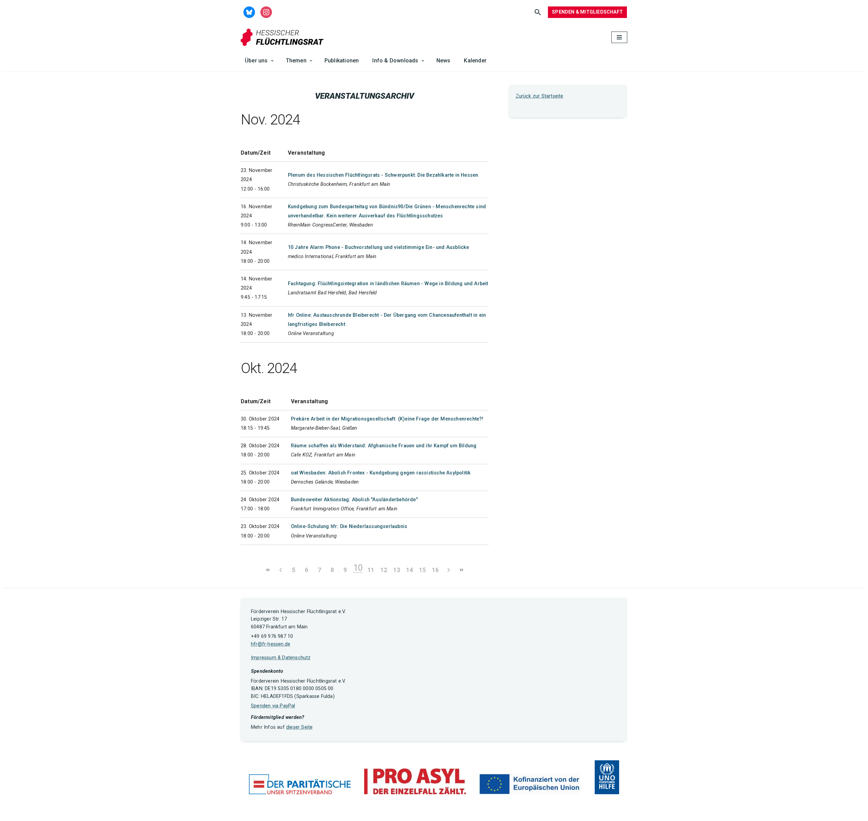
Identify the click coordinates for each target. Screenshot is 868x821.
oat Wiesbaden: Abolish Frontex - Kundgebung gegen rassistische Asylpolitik (381, 473)
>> (461, 570)
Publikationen (341, 60)
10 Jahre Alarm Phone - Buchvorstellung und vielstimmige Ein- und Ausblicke (378, 247)
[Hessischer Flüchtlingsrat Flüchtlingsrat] (284, 37)
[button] (272, 60)
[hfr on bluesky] (249, 11)
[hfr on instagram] (266, 11)
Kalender (475, 60)
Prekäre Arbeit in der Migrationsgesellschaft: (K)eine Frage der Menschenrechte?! (387, 419)
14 (409, 569)
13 (396, 569)
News (443, 60)
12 (383, 569)
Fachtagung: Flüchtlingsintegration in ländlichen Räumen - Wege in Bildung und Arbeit (388, 284)
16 (435, 569)
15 (422, 569)
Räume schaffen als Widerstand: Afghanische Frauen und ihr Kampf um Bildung (384, 446)
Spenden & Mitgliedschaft (587, 12)
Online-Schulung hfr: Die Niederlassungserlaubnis (349, 526)
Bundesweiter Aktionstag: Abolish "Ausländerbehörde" (354, 500)
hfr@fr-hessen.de (270, 644)
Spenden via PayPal (273, 706)
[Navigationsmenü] (619, 37)
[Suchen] (538, 12)
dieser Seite (299, 727)
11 (371, 569)
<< (267, 570)
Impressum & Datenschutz (281, 658)
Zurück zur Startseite (540, 96)
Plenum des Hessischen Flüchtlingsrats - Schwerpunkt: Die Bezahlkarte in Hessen (383, 175)
